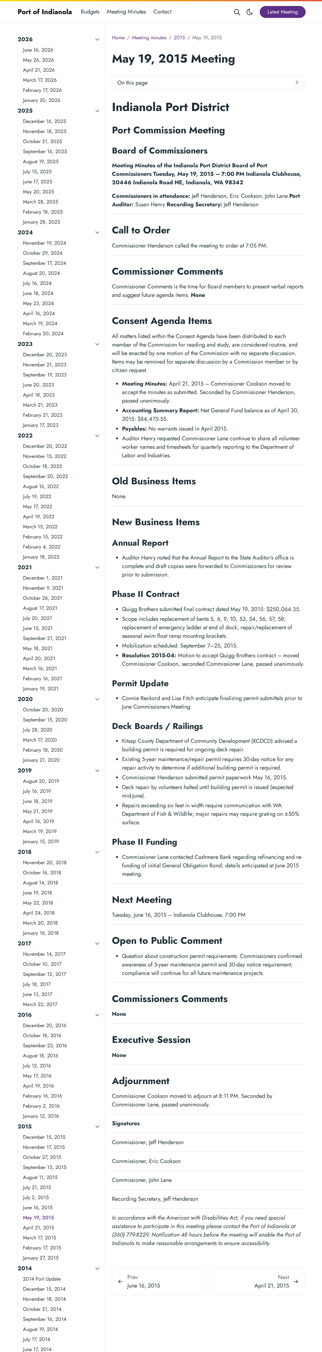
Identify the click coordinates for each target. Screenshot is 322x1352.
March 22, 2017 (40, 1004)
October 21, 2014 (42, 1309)
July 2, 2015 (36, 1197)
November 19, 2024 (44, 243)
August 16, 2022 (41, 486)
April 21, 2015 (38, 1227)
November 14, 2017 (44, 954)
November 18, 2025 (44, 131)
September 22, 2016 (45, 1045)
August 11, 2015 (40, 1177)
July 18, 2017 (37, 984)
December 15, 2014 (44, 1289)
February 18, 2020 (43, 750)
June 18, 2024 (38, 293)
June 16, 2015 (38, 1207)
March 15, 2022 (40, 526)
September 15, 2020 (45, 719)
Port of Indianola (45, 12)
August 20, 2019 (41, 781)
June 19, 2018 (37, 892)
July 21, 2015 (37, 1187)
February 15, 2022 (43, 536)
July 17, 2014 (36, 1339)
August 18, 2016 (40, 1055)
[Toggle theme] (249, 12)
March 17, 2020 (40, 739)
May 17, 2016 (37, 1075)
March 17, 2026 (40, 80)
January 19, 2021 (40, 688)
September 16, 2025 (45, 151)
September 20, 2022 (45, 476)
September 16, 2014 (44, 1319)
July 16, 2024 (37, 283)
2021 (25, 567)
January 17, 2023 (40, 425)
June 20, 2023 (38, 384)
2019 (25, 770)
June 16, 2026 (38, 49)
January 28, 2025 (41, 221)
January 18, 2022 (41, 556)
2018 (24, 852)
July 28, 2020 (38, 729)
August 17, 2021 (40, 608)
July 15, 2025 (37, 171)
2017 (24, 943)
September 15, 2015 (44, 1167)
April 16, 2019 (38, 821)
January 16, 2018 (41, 933)
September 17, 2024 (44, 263)
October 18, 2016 (42, 1035)
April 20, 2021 (39, 658)
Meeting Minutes (126, 12)
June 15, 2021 (38, 628)
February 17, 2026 (42, 90)
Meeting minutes (149, 37)
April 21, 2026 (39, 70)
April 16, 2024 (39, 313)
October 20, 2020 (43, 709)
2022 (25, 435)
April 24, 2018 (39, 912)
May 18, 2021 (38, 648)
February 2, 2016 (41, 1106)
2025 (25, 111)
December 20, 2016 (44, 1025)
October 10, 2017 (42, 964)
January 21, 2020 (41, 760)
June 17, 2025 (37, 181)
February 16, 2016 (42, 1095)
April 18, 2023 (39, 394)
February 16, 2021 (42, 678)
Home (118, 37)
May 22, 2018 (38, 902)
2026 (25, 39)
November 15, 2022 (44, 456)
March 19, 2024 (40, 323)
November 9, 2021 (43, 588)
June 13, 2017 (37, 994)
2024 (25, 232)
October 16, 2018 (42, 872)
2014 (25, 1268)
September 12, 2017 (44, 974)
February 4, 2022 (41, 546)
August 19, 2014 (40, 1329)
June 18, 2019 (38, 801)
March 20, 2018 (40, 922)
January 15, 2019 (41, 841)
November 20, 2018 (45, 862)
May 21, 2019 (38, 811)
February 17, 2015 (42, 1247)
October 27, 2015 (42, 1157)
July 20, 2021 (37, 618)
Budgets (90, 12)
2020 (25, 699)
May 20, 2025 (38, 191)
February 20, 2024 (43, 333)
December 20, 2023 (45, 354)
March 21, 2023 (40, 405)
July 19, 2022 (37, 496)
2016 (25, 1015)
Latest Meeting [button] (283, 11)
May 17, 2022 (37, 506)
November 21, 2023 (44, 364)
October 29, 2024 (42, 253)
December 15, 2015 (44, 1137)
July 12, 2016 (37, 1065)
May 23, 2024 (38, 303)
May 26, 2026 (38, 60)
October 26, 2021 (42, 598)
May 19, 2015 (38, 1217)
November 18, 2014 (44, 1299)
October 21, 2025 (42, 141)
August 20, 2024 (41, 273)
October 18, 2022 (42, 466)
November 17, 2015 (44, 1147)
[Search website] (237, 12)
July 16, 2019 (37, 791)
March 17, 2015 (39, 1237)
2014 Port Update (42, 1278)
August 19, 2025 (40, 161)
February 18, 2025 (43, 211)
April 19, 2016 (38, 1085)
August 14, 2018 (40, 882)
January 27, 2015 (40, 1257)
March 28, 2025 (40, 201)
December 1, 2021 (43, 577)
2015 (25, 1126)
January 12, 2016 (41, 1116)
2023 (25, 344)
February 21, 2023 (43, 415)
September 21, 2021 (44, 638)
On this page (132, 83)
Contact (162, 12)
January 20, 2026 (41, 100)
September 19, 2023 (45, 374)
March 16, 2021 (40, 668)
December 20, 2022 (45, 446)
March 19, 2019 (40, 831)
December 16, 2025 (44, 121)
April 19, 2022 (38, 516)
